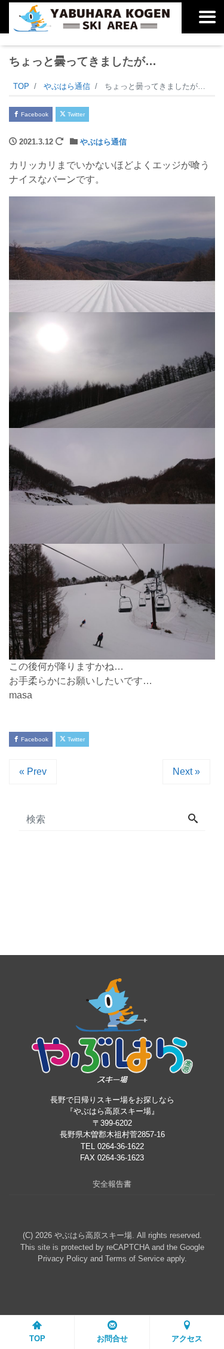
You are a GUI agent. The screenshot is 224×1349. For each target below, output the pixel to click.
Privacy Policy (63, 1258)
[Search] (193, 819)
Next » (186, 771)
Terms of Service (134, 1258)
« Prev (33, 771)
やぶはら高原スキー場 (93, 1235)
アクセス (186, 1338)
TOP (37, 1338)
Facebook (33, 114)
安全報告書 (112, 1183)
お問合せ (112, 1338)
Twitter (75, 114)
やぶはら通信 (103, 141)
